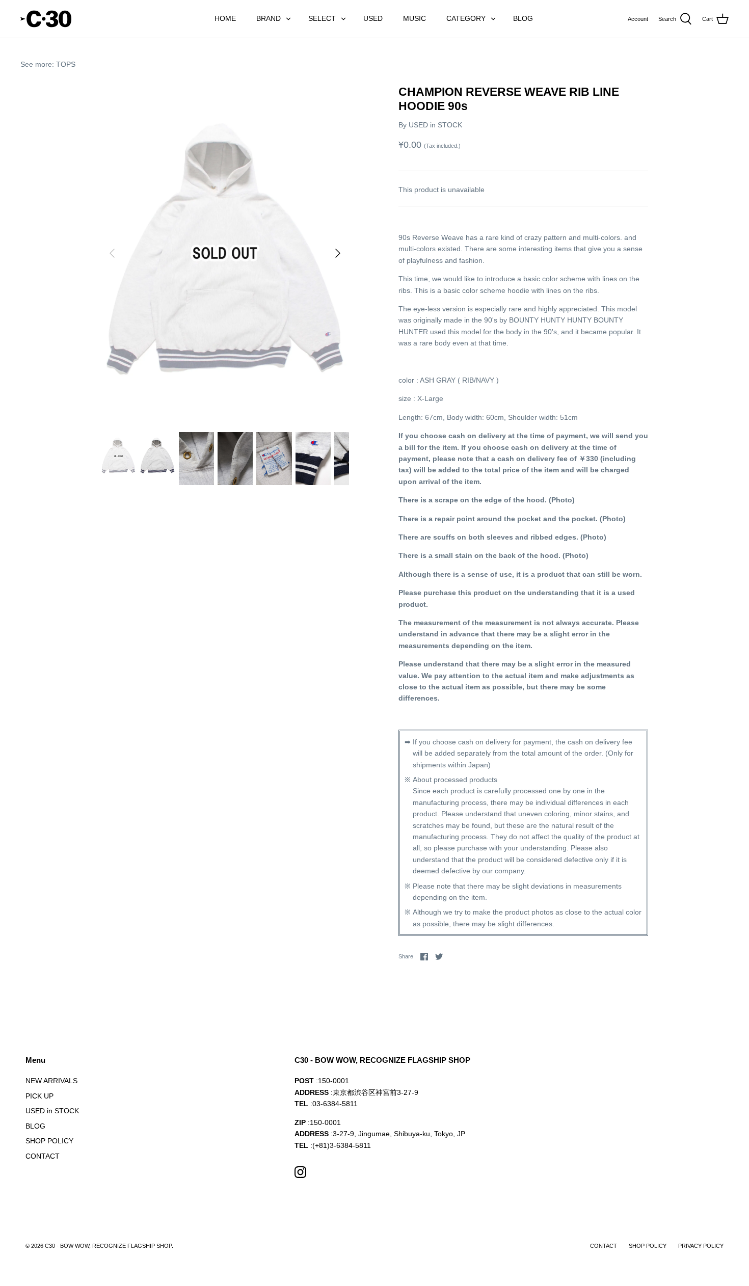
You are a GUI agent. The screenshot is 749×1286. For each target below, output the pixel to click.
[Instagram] (300, 1172)
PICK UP (39, 1096)
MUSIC (414, 18)
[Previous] (112, 253)
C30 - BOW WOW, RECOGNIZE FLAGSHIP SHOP (108, 1246)
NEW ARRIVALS (51, 1081)
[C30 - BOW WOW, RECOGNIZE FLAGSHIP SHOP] (45, 19)
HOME (225, 18)
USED (373, 18)
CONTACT (42, 1156)
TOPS (65, 64)
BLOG (523, 18)
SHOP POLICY (49, 1141)
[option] (225, 253)
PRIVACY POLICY (701, 1246)
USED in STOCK (435, 125)
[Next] (338, 253)
